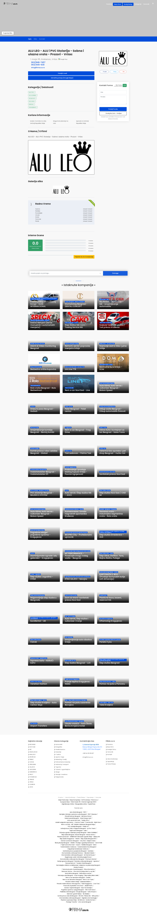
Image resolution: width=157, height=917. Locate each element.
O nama (60, 797)
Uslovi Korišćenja (70, 797)
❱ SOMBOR (31, 784)
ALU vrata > (32, 101)
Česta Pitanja (81, 797)
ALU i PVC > (32, 92)
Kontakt (42, 39)
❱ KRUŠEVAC (32, 757)
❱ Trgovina (57, 767)
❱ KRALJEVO (32, 754)
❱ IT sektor (57, 754)
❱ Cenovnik (109, 752)
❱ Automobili (58, 744)
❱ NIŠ (29, 749)
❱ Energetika (58, 747)
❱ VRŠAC (31, 782)
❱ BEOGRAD (31, 744)
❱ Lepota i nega (59, 757)
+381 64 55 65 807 (88, 753)
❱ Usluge (57, 772)
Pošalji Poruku (113, 109)
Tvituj (114, 72)
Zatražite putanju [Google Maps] (61, 78)
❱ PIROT (30, 774)
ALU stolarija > (33, 95)
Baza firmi (117, 4)
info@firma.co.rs (37, 67)
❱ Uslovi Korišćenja (112, 759)
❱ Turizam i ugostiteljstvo (62, 769)
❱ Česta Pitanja (111, 764)
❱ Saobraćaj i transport (61, 764)
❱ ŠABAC (31, 759)
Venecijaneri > (33, 107)
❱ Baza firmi (109, 747)
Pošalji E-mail (62, 73)
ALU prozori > (32, 98)
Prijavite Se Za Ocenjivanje (84, 257)
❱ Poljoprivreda (59, 777)
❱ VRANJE (31, 779)
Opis (29, 39)
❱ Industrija (57, 752)
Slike (35, 39)
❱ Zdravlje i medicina (60, 774)
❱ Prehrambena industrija (62, 762)
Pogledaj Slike (7, 33)
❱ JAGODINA (32, 769)
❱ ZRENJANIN (32, 764)
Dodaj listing (128, 4)
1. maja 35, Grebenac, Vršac (44, 59)
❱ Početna (109, 744)
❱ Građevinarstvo (59, 749)
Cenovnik (98, 797)
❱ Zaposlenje (110, 761)
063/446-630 (37, 64)
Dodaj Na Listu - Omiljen (113, 113)
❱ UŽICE (30, 787)
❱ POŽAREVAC (32, 777)
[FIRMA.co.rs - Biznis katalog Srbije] (10, 3)
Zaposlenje (90, 797)
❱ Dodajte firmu (111, 749)
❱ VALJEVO (31, 767)
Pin (123, 72)
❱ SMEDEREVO (32, 772)
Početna (109, 4)
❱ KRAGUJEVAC (33, 752)
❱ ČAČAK (31, 762)
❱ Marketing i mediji (60, 759)
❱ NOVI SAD (31, 747)
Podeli (105, 72)
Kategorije (138, 4)
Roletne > (31, 104)
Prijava (153, 4)
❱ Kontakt (109, 754)
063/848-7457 (38, 62)
